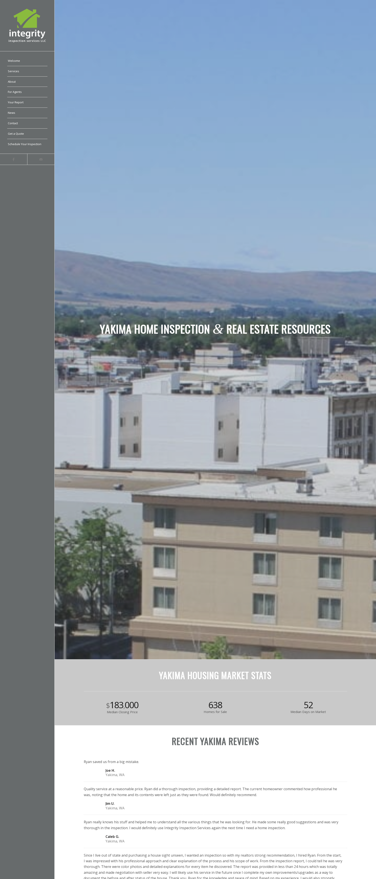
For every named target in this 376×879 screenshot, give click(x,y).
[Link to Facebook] (13, 159)
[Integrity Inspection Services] (27, 25)
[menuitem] (27, 61)
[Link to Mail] (40, 159)
